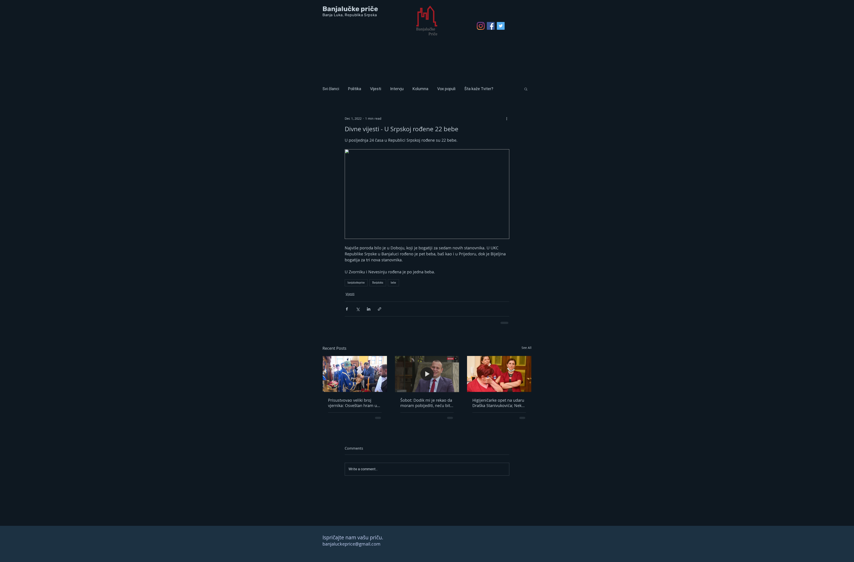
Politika (354, 88)
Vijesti (375, 88)
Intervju (397, 88)
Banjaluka (377, 282)
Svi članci (330, 88)
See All (527, 348)
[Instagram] (481, 26)
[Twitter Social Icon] (501, 26)
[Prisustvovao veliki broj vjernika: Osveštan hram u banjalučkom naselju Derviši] (355, 374)
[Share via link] (379, 309)
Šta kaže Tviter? (478, 88)
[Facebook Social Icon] (491, 26)
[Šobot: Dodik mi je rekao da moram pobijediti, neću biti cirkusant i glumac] (427, 374)
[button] (526, 89)
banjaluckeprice (356, 282)
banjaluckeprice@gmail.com (351, 544)
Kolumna (420, 88)
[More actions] (506, 118)
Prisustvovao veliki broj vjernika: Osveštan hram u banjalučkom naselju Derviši (354, 402)
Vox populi (446, 88)
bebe (393, 282)
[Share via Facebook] (347, 309)
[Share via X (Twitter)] (358, 309)
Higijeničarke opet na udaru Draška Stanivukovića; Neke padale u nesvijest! (498, 402)
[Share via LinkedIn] (369, 309)
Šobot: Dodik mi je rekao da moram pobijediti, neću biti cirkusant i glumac (426, 402)
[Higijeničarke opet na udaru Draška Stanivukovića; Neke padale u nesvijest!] (499, 374)
